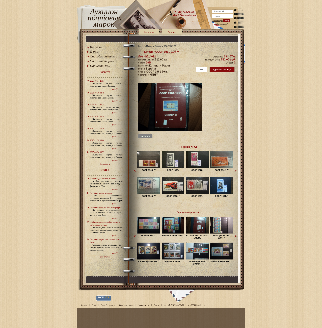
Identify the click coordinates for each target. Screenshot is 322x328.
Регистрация (217, 21)
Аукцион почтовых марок (104, 18)
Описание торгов (102, 61)
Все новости (105, 164)
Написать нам (100, 66)
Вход (227, 21)
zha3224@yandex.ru (184, 15)
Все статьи (105, 257)
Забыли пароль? (221, 24)
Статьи (156, 305)
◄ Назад (145, 136)
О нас (94, 51)
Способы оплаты (102, 56)
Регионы (172, 32)
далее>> (115, 89)
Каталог (96, 47)
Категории (149, 32)
